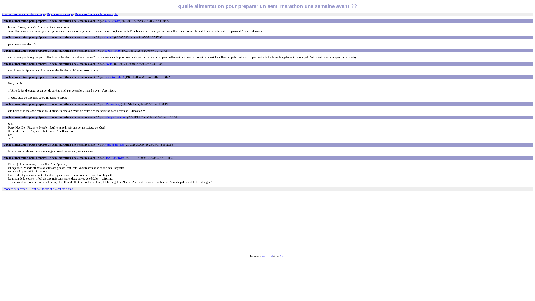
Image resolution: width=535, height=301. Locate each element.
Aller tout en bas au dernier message (23, 14)
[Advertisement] (127, 223)
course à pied (267, 256)
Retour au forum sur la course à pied (96, 14)
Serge (282, 256)
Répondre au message (60, 14)
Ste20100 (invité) (114, 157)
